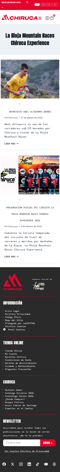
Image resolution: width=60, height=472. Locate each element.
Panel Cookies (16, 329)
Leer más (11, 143)
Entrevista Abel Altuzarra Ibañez (30, 111)
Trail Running (30, 103)
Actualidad (11, 103)
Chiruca (13, 117)
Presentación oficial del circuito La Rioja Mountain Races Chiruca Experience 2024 (30, 214)
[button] (41, 18)
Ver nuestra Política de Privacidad (27, 451)
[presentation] (30, 79)
